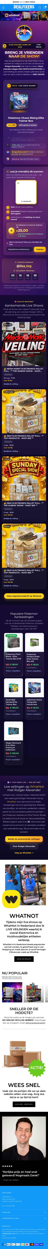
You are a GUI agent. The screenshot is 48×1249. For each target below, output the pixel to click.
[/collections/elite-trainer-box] (24, 16)
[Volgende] (43, 2)
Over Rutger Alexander (24, 846)
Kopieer (39, 249)
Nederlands (6, 1226)
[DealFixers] (24, 7)
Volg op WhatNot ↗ (24, 853)
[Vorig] (5, 2)
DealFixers (22, 1229)
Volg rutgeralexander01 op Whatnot (24, 596)
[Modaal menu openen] (3, 7)
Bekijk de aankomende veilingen (24, 839)
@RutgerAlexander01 (35, 1023)
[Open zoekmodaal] (39, 7)
